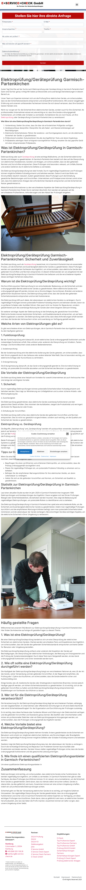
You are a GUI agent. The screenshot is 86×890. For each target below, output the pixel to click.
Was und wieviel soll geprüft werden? (16, 44)
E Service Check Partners (41, 854)
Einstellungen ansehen (58, 451)
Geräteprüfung (28, 157)
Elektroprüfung (7, 117)
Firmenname (7, 22)
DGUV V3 (34, 842)
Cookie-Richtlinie (35, 456)
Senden (43, 63)
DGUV (33, 839)
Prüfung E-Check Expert (66, 858)
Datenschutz (45, 456)
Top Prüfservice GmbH (66, 846)
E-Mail (47, 22)
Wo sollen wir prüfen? (11, 36)
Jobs (33, 847)
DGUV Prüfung (37, 837)
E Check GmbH (37, 857)
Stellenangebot (37, 844)
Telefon (47, 29)
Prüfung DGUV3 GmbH (66, 848)
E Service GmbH (37, 849)
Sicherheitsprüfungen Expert (68, 856)
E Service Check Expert (40, 852)
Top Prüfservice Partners (67, 843)
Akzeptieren (24, 451)
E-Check (60, 838)
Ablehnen (40, 451)
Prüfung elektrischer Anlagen (68, 861)
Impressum (53, 456)
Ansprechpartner (9, 29)
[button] (67, 434)
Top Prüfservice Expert (66, 840)
